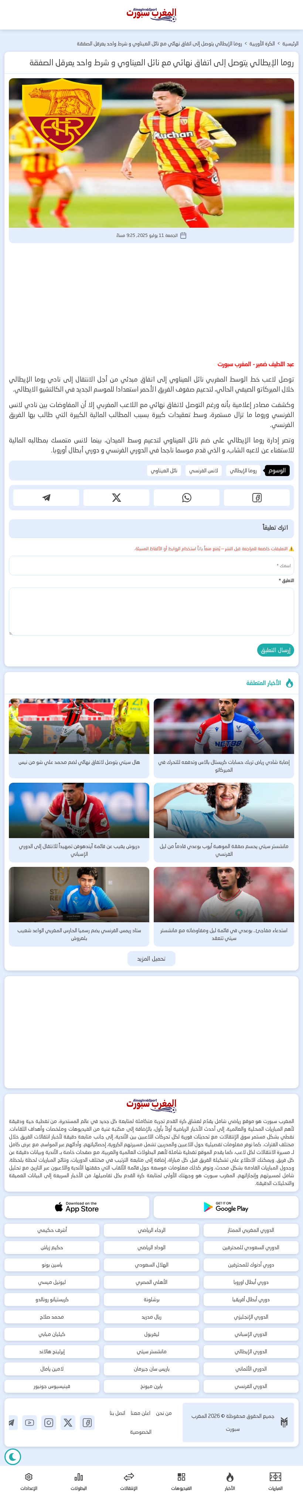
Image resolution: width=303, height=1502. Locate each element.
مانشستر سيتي (152, 1351)
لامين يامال (52, 1369)
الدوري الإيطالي (251, 1351)
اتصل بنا (117, 1413)
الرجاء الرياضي (152, 1230)
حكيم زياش (52, 1247)
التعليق (286, 580)
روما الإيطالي (243, 470)
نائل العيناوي (164, 470)
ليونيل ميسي (52, 1282)
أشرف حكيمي (52, 1230)
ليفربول (151, 1334)
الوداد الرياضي (151, 1247)
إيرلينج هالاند (52, 1351)
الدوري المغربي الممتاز (251, 1230)
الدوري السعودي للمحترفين (250, 1247)
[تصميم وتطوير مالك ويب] (284, 1422)
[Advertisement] (151, 300)
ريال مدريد (151, 1317)
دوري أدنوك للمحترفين (251, 1265)
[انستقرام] (48, 1422)
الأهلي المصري (151, 1282)
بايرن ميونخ (151, 1386)
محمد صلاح (52, 1317)
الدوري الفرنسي (251, 1386)
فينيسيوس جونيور (52, 1386)
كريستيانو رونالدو (52, 1299)
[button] (257, 497)
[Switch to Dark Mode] (12, 1456)
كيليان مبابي (51, 1334)
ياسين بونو (52, 1265)
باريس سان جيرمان (152, 1369)
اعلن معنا (140, 1413)
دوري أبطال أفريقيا (251, 1299)
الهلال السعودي (151, 1265)
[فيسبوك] (87, 1422)
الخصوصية (141, 1432)
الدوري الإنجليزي (251, 1317)
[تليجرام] (10, 1422)
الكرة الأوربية (262, 43)
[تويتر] (68, 1422)
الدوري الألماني (251, 1369)
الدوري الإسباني (251, 1334)
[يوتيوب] (29, 1422)
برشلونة (152, 1299)
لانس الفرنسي (203, 470)
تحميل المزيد (151, 958)
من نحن (164, 1413)
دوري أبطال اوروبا (251, 1282)
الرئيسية (290, 43)
